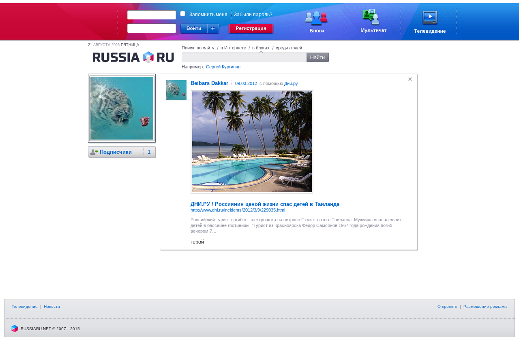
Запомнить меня (208, 14)
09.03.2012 (246, 83)
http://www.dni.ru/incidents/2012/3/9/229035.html (238, 210)
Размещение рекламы (485, 306)
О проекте (447, 306)
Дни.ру (291, 83)
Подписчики (116, 152)
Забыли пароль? (253, 14)
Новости (52, 306)
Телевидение (25, 306)
